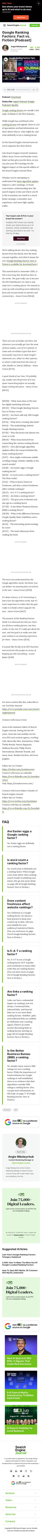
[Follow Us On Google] (21, 1122)
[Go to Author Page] (5, 48)
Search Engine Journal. (24, 1528)
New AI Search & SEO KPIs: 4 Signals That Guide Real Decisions (19, 1361)
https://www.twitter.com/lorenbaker (19, 801)
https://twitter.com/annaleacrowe (18, 769)
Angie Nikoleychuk (19, 46)
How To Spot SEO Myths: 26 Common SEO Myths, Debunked (19, 1271)
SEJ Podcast (7, 1110)
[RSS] (28, 1476)
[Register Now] (21, 1345)
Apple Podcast (20, 101)
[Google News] (11, 1471)
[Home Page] (16, 25)
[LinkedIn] (16, 1471)
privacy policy (19, 1235)
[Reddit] (23, 1476)
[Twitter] (31, 1471)
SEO (16, 1110)
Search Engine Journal (21, 1163)
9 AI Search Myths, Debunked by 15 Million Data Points (20, 1395)
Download (16, 97)
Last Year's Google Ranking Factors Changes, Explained (18, 1255)
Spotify (15, 105)
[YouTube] (21, 1471)
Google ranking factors (12, 110)
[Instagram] (18, 1476)
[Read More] (21, 1379)
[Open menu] (4, 25)
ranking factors (9, 124)
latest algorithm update (27, 181)
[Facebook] (26, 1471)
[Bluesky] (14, 1476)
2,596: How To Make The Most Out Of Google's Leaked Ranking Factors (19, 1263)
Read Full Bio (21, 1152)
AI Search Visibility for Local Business (20, 1429)
